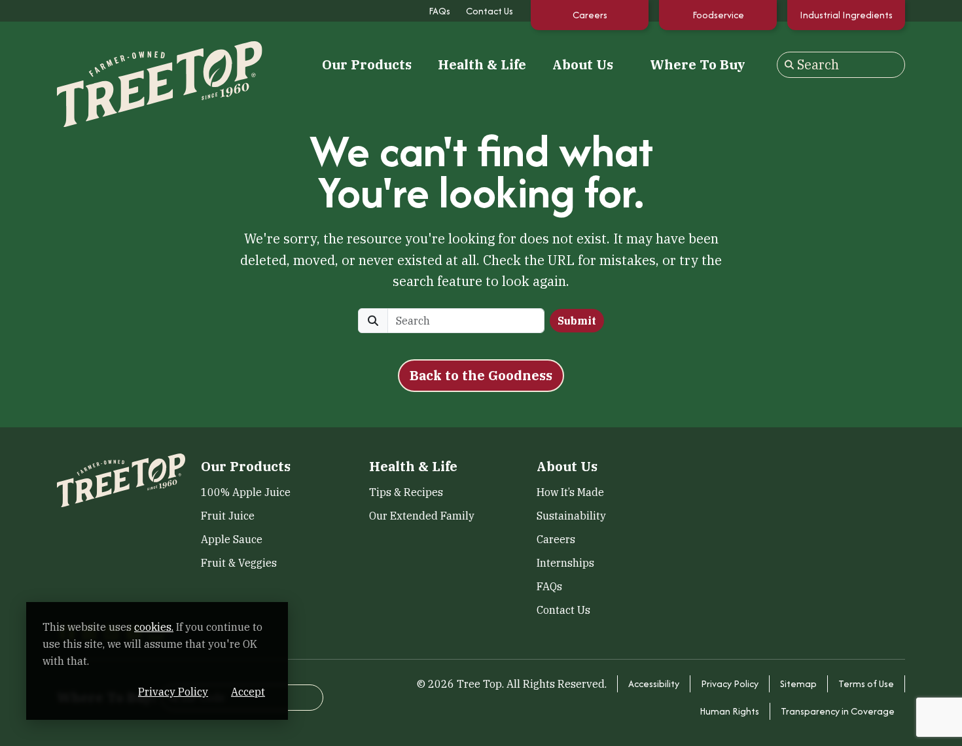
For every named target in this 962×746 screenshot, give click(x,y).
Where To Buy (697, 64)
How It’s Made (570, 492)
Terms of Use (866, 683)
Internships (565, 562)
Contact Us (489, 11)
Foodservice (718, 15)
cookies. (153, 626)
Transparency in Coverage (838, 711)
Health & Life (482, 64)
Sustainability (571, 515)
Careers (590, 15)
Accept (248, 691)
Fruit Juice (228, 515)
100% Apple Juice (246, 492)
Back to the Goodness (481, 375)
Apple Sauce (231, 539)
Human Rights (729, 711)
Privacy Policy (729, 683)
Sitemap (798, 683)
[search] (465, 320)
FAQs (439, 11)
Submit (577, 320)
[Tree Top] (121, 63)
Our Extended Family (421, 515)
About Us (582, 64)
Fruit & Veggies (239, 562)
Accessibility (653, 683)
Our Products (367, 64)
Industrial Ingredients (846, 15)
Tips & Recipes (406, 492)
